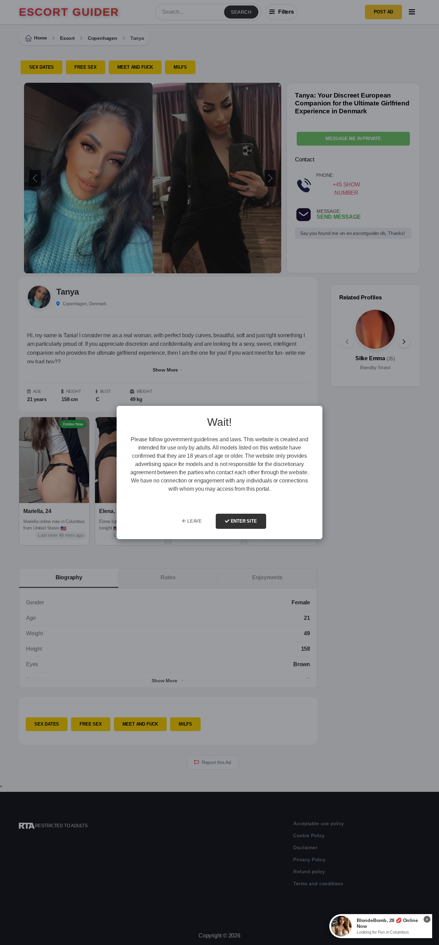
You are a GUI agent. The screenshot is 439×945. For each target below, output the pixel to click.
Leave (194, 521)
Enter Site (243, 521)
